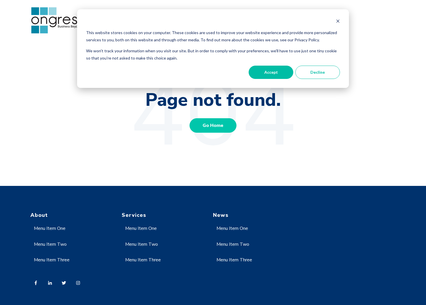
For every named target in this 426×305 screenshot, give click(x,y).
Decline (317, 72)
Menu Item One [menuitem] (49, 228)
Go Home (213, 125)
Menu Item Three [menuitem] (52, 260)
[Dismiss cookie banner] (338, 21)
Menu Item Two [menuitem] (50, 244)
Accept (271, 72)
